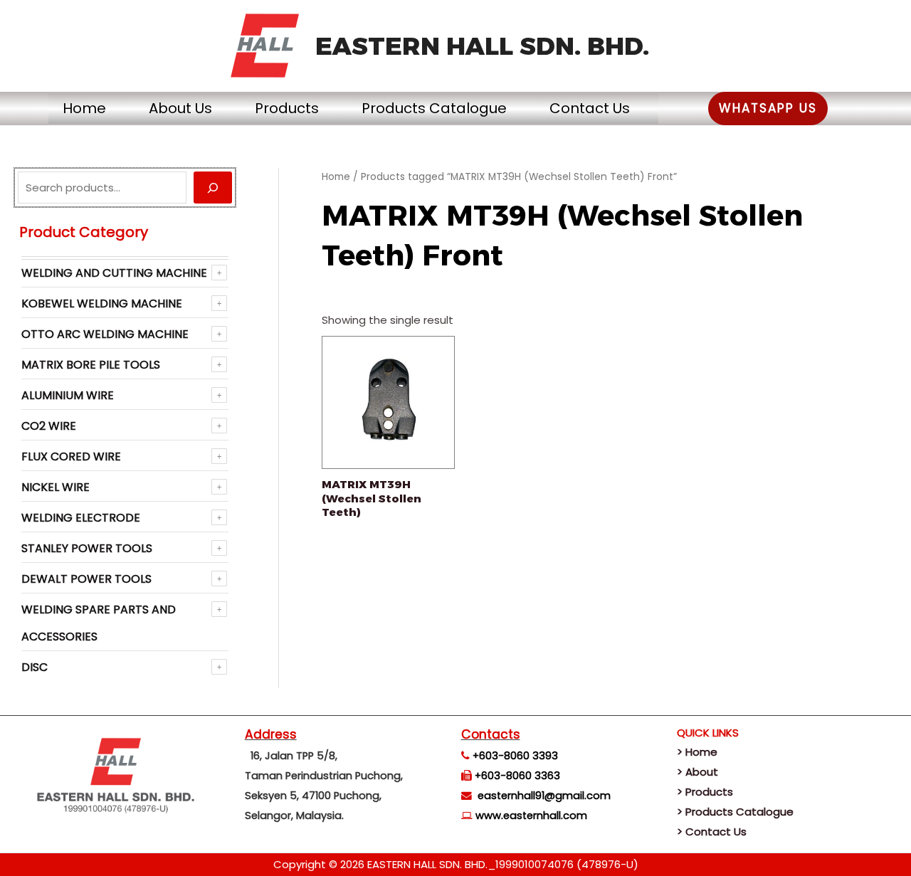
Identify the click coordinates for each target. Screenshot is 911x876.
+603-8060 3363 (517, 776)
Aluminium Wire (67, 395)
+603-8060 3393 (515, 756)
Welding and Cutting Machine (114, 273)
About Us (180, 108)
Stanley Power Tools (86, 548)
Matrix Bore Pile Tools (90, 365)
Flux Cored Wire (71, 456)
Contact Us (589, 108)
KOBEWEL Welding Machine (101, 303)
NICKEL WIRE (55, 487)
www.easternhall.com (531, 815)
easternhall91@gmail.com (544, 795)
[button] (768, 108)
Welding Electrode (80, 518)
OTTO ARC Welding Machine (105, 334)
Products (287, 108)
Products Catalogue (434, 108)
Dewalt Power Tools (86, 579)
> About (697, 771)
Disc (34, 667)
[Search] (213, 187)
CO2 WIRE (48, 426)
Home (84, 108)
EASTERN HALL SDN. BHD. (482, 46)
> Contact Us (712, 831)
